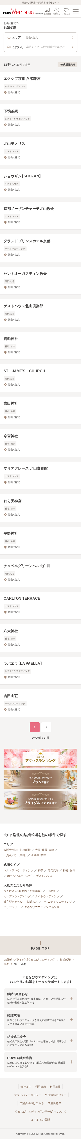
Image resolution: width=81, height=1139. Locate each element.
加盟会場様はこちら (32, 1103)
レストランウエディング (18, 870)
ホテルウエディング (19, 875)
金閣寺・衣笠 (38, 855)
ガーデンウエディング (17, 896)
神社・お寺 (69, 870)
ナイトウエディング (47, 896)
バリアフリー (12, 907)
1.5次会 (51, 891)
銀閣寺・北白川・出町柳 (17, 849)
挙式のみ (32, 901)
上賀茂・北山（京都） (15, 855)
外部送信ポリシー (56, 1095)
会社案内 (25, 1086)
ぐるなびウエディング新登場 (41, 907)
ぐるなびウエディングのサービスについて (40, 1111)
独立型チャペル (13, 901)
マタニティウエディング (57, 901)
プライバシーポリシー (27, 1095)
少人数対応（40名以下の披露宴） (23, 891)
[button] (40, 998)
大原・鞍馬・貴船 (44, 849)
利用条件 (55, 1086)
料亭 (40, 870)
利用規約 (40, 1086)
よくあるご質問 (40, 1119)
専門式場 (53, 870)
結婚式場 (65, 959)
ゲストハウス (44, 875)
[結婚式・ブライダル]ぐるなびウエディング (29, 959)
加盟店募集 (54, 1103)
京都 (6, 964)
